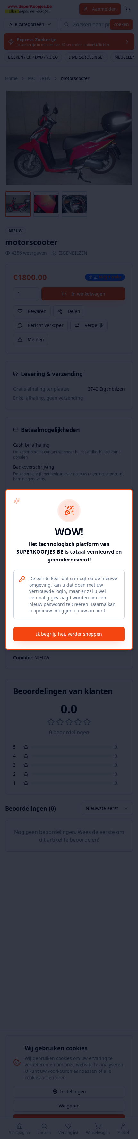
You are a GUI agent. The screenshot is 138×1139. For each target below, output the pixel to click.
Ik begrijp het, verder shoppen (69, 634)
